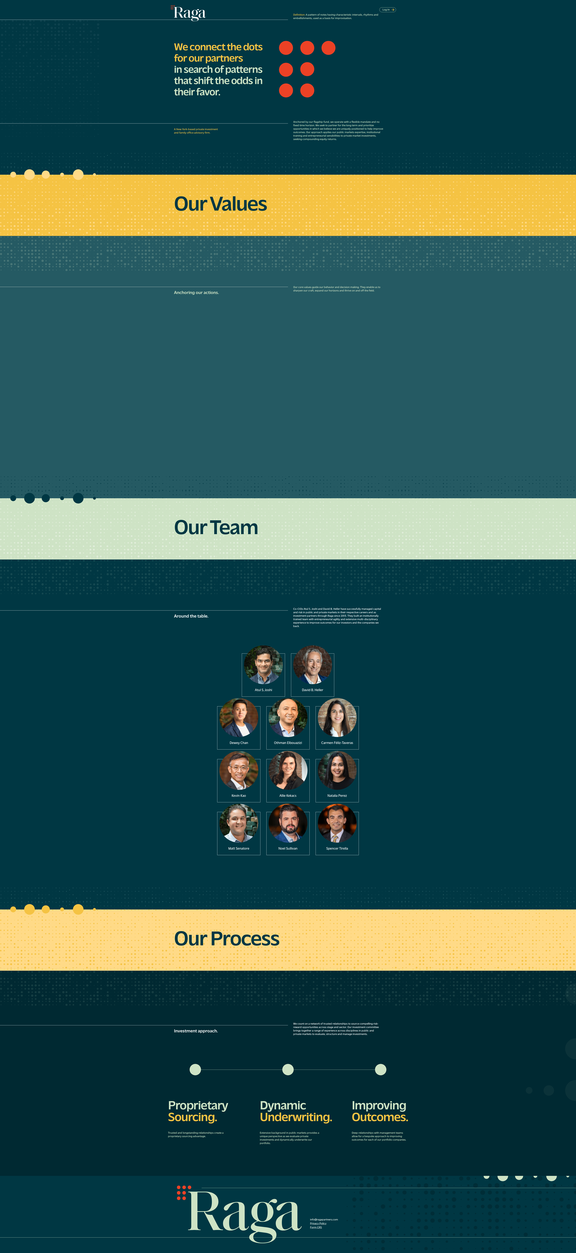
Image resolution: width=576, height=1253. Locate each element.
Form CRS (316, 1227)
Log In (386, 10)
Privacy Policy (318, 1223)
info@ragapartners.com (324, 1219)
